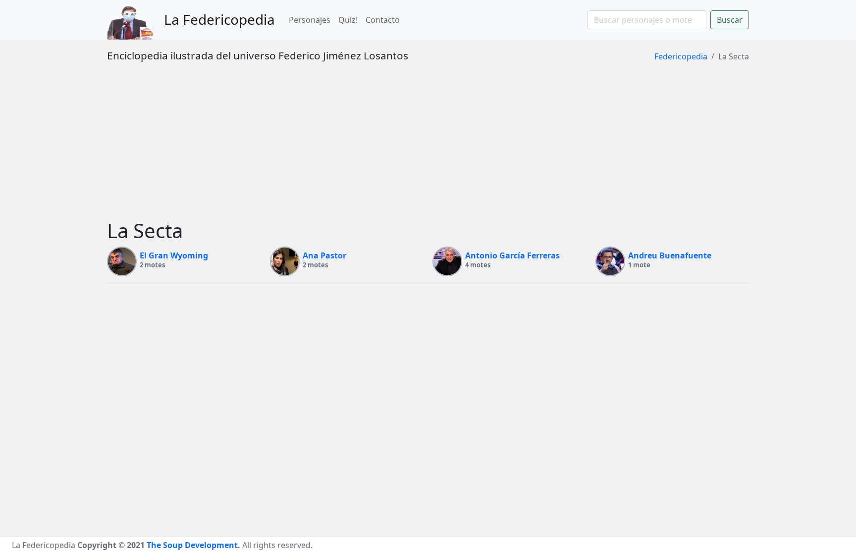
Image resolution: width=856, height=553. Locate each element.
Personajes (309, 19)
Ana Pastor (324, 255)
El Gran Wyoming (174, 255)
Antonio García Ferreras (512, 255)
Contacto (383, 19)
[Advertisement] (428, 144)
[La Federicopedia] (135, 20)
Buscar (730, 19)
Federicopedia (680, 56)
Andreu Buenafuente (669, 255)
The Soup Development (192, 545)
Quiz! (348, 19)
